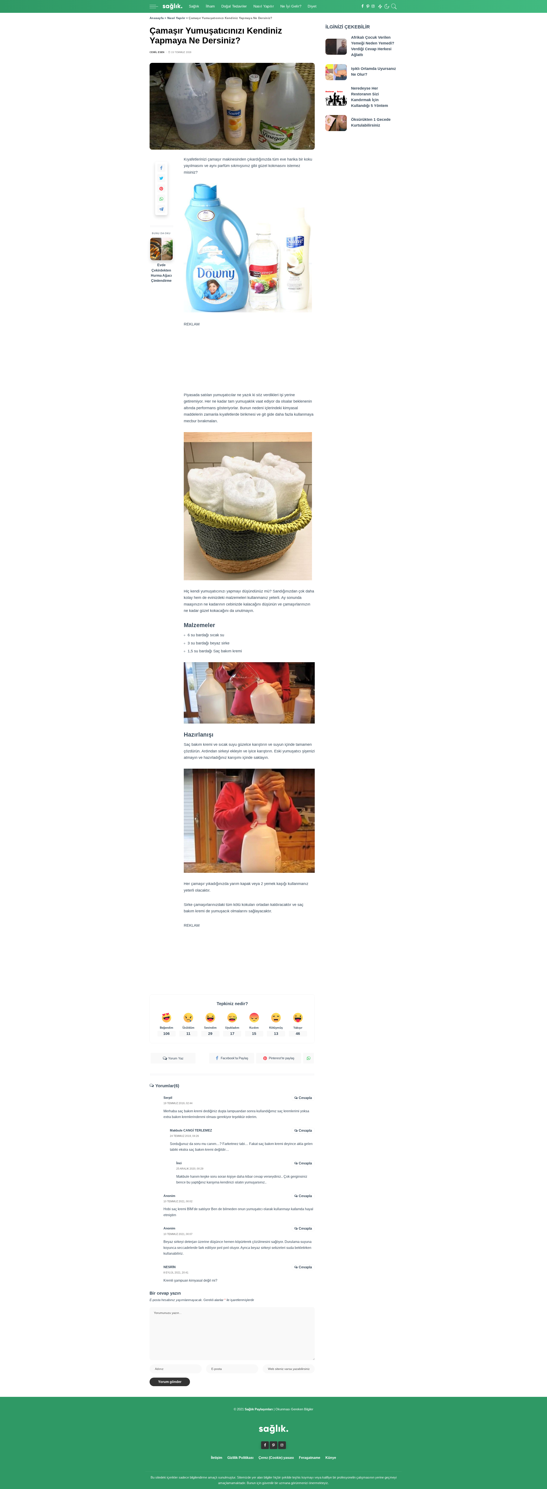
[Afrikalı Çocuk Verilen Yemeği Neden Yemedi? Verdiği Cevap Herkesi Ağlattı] (336, 47)
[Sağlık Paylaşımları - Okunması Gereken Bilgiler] (172, 6)
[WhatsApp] (161, 199)
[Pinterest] (368, 6)
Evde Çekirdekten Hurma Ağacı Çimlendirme (161, 272)
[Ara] (394, 6)
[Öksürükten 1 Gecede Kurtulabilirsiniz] (336, 123)
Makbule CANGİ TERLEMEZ (191, 1130)
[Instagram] (373, 6)
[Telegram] (161, 209)
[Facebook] (362, 6)
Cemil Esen (157, 52)
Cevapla (305, 1098)
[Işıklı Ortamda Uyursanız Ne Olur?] (336, 72)
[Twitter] (161, 178)
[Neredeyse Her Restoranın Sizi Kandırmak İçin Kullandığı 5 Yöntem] (336, 98)
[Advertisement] (249, 354)
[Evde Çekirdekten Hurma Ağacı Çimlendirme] (161, 249)
